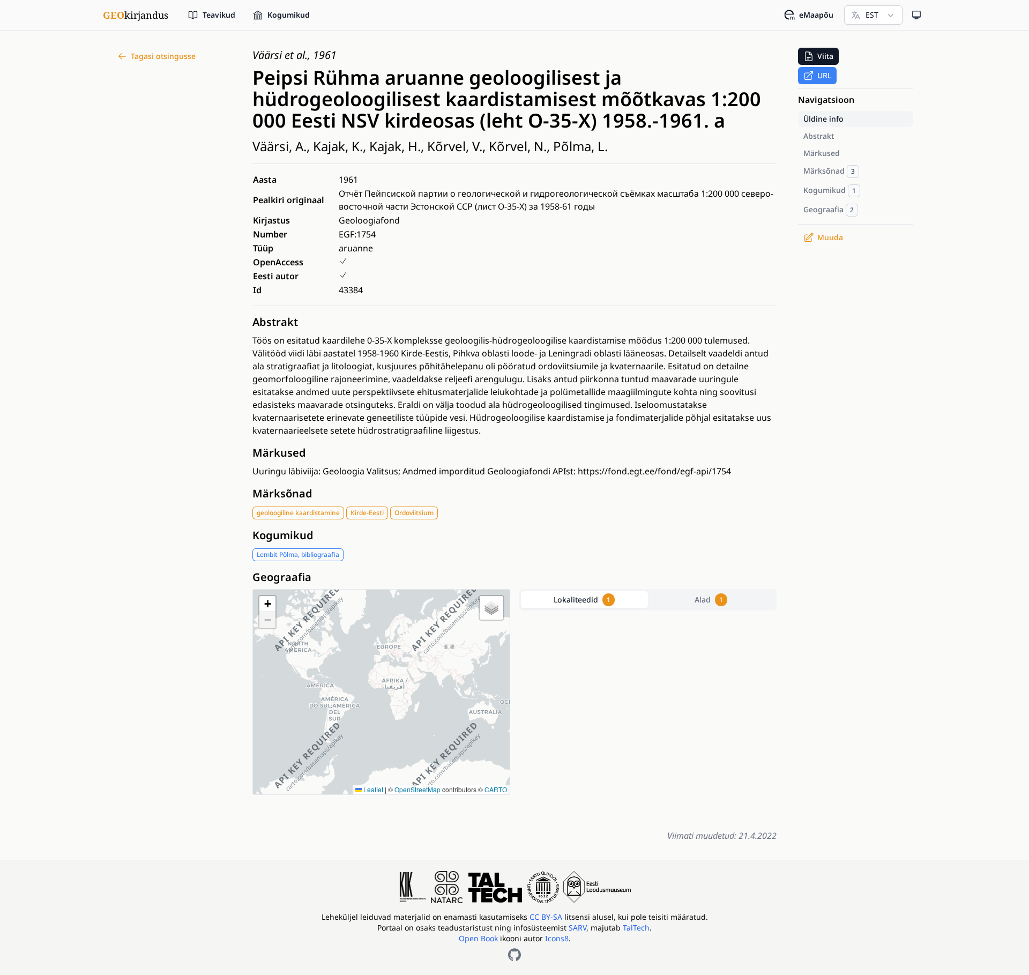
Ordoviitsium (414, 512)
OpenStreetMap (417, 789)
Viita (825, 56)
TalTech (636, 927)
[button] (267, 604)
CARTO (495, 789)
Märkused (279, 452)
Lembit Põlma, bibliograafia (298, 554)
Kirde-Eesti (367, 512)
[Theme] (916, 15)
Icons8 (557, 938)
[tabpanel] (648, 718)
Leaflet (372, 789)
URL (824, 75)
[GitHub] (514, 954)
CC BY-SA (547, 917)
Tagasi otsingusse (163, 56)
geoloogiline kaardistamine (298, 512)
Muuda (830, 237)
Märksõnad (282, 493)
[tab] (584, 599)
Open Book (478, 938)
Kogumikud (283, 535)
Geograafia (281, 577)
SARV (577, 927)
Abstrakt (275, 322)
